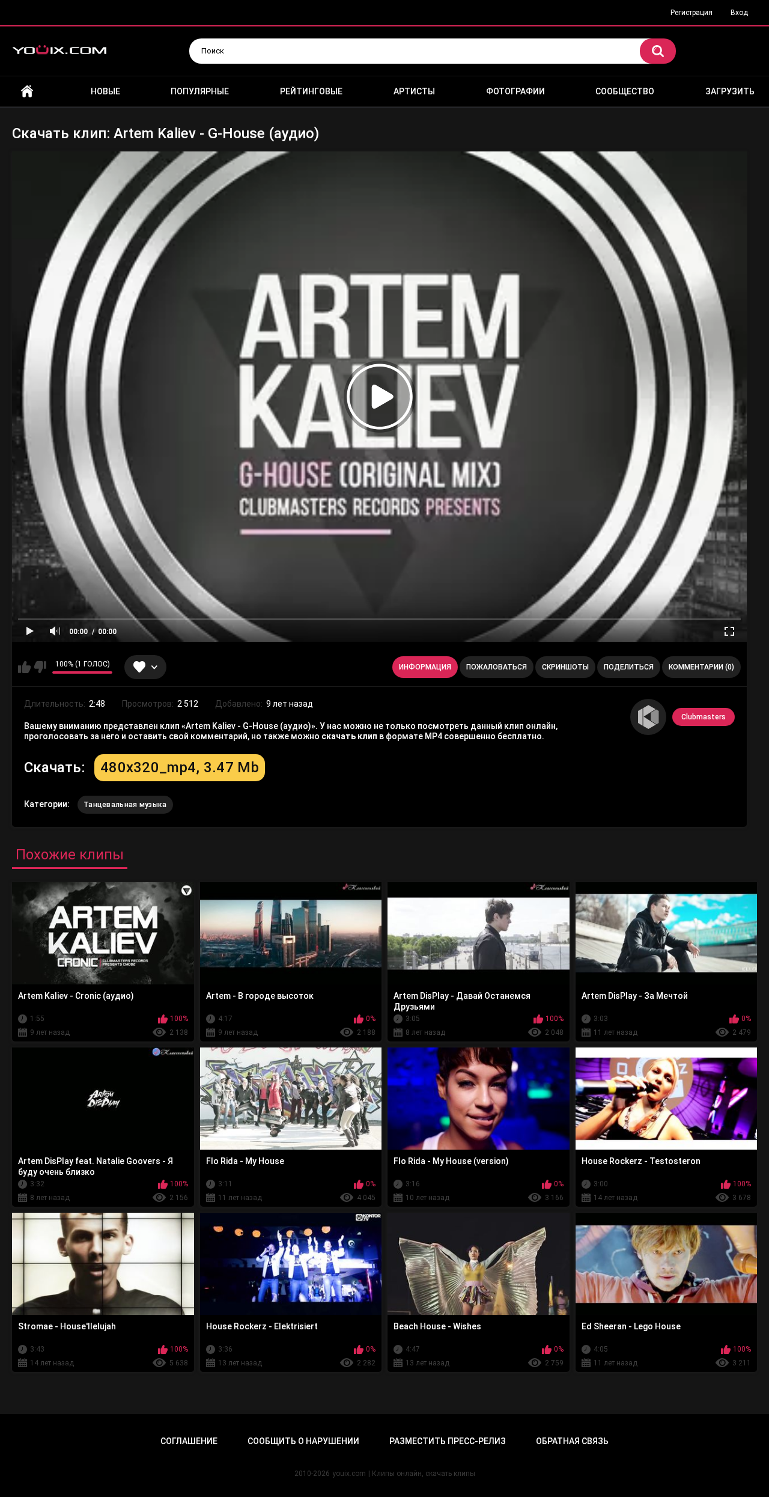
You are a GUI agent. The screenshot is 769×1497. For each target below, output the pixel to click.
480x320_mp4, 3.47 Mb (179, 767)
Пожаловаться (496, 667)
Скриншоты (565, 667)
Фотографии (515, 91)
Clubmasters (703, 717)
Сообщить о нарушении (303, 1441)
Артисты (414, 91)
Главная (27, 91)
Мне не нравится (40, 667)
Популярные (200, 91)
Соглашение (188, 1441)
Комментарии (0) (701, 667)
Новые (105, 91)
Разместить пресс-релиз (447, 1441)
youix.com (349, 1473)
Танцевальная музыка (125, 804)
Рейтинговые (311, 91)
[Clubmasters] (648, 717)
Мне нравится (24, 667)
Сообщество (624, 91)
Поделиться (629, 667)
